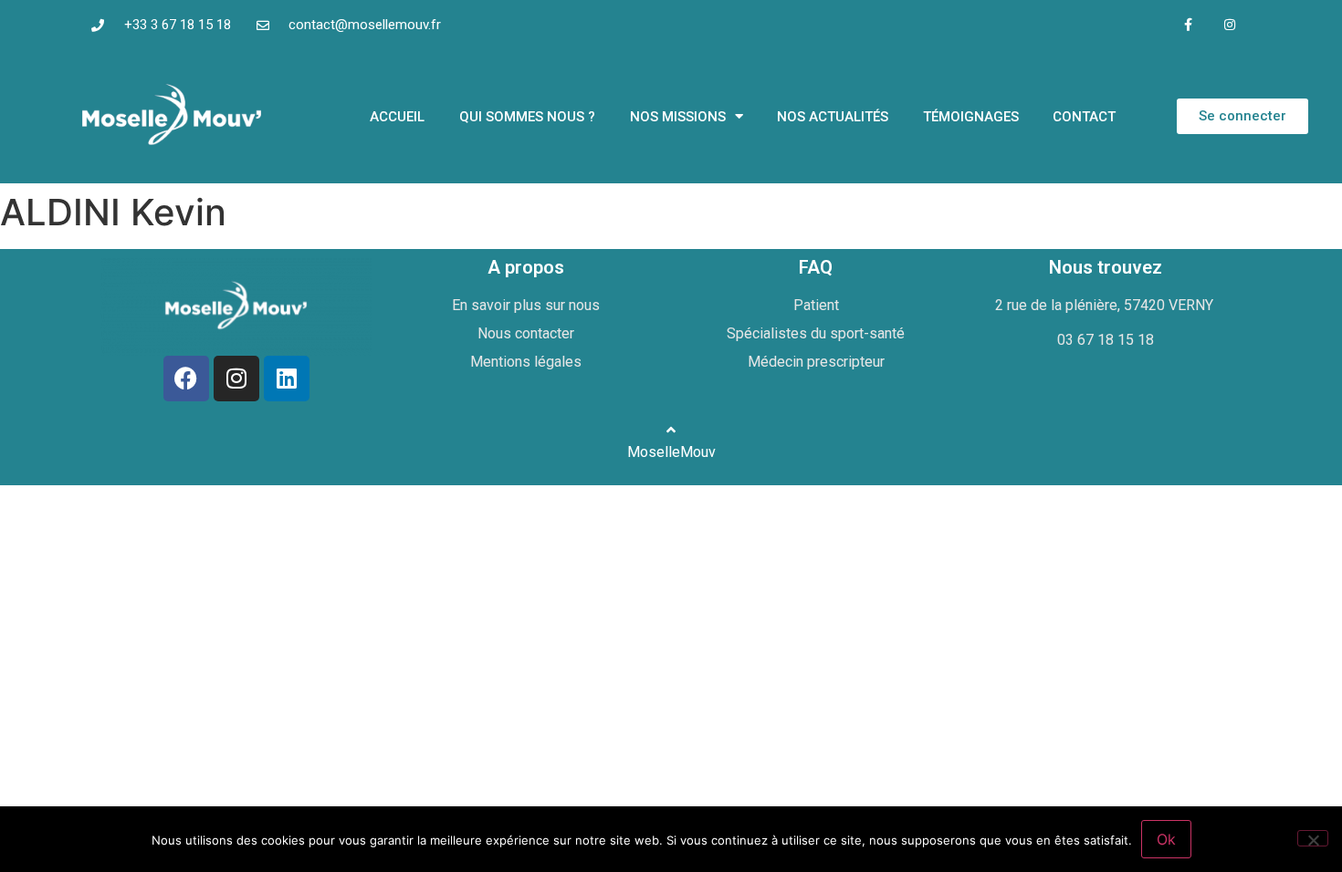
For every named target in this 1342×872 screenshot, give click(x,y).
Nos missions (678, 117)
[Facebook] (186, 378)
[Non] (1312, 838)
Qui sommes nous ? (527, 117)
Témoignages (971, 117)
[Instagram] (1229, 25)
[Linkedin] (286, 378)
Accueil (397, 117)
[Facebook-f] (1188, 25)
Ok (1166, 839)
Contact (1084, 117)
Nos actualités (832, 117)
